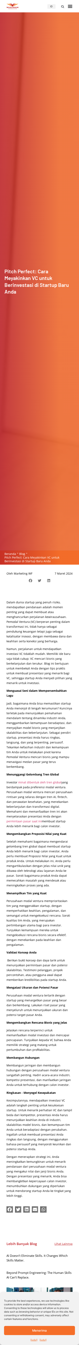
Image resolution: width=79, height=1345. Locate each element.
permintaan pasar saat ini (24, 821)
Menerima (39, 1330)
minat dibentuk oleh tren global (39, 782)
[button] (63, 7)
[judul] (33, 1339)
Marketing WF (23, 573)
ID (51, 6)
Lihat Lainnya (63, 1244)
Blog (22, 554)
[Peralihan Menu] (70, 6)
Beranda (10, 554)
